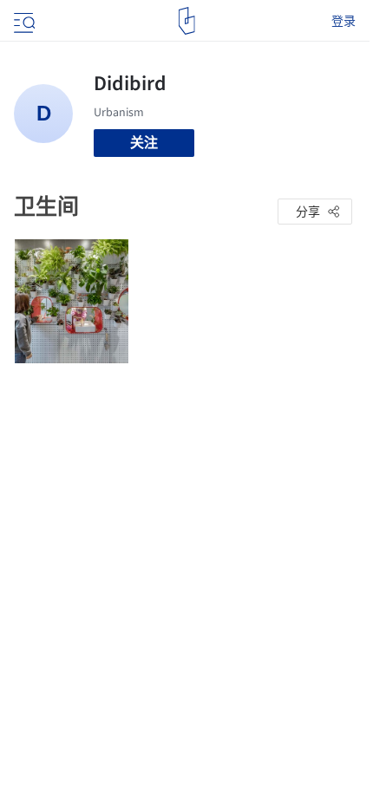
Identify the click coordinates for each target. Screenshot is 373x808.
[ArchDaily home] (187, 21)
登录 (343, 21)
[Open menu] (22, 21)
